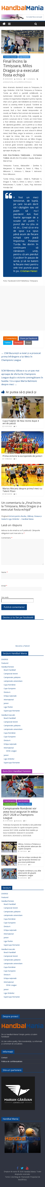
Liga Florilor (8, 707)
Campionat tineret (11, 673)
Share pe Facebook (28, 338)
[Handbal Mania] (4, 23)
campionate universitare (13, 681)
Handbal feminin (7, 667)
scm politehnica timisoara (23, 82)
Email (28, 342)
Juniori (6, 703)
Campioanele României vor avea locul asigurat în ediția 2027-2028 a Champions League (20, 813)
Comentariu (6, 538)
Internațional (9, 699)
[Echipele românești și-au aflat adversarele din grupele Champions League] (9, 869)
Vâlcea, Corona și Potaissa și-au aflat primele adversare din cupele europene (29, 846)
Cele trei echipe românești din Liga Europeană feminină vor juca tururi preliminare (29, 859)
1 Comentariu (10, 338)
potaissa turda (8, 82)
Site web (5, 597)
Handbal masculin (10, 57)
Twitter (7, 342)
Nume (4, 572)
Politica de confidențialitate (11, 1061)
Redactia (19, 79)
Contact (4, 1057)
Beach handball (10, 670)
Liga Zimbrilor (24, 57)
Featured (4, 663)
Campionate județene (12, 677)
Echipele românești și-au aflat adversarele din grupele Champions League (29, 873)
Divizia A (7, 692)
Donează (18, 342)
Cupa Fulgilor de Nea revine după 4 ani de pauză (21, 422)
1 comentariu (30, 79)
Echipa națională (10, 696)
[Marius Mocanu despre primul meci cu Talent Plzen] (22, 465)
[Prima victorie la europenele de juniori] (22, 432)
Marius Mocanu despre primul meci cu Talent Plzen (22, 490)
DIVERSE (4, 659)
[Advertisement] (22, 308)
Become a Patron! (22, 646)
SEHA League (11, 751)
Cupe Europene (10, 688)
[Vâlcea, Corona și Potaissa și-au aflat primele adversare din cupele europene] (9, 843)
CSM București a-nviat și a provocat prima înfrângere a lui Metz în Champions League (21, 356)
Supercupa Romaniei (12, 711)
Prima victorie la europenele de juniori (22, 455)
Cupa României (9, 685)
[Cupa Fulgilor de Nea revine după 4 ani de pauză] (22, 397)
